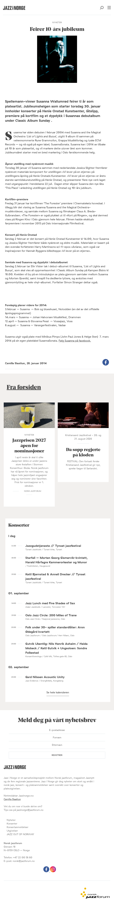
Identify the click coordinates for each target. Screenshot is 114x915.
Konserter (12, 823)
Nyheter (11, 819)
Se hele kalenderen (57, 692)
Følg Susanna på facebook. (75, 340)
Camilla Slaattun (12, 799)
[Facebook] (46, 871)
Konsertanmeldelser (17, 827)
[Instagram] (53, 871)
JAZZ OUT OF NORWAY (20, 834)
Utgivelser (12, 830)
